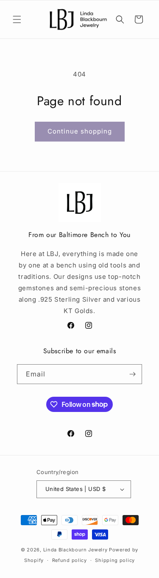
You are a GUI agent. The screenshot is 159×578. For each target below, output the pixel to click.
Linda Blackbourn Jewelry (75, 550)
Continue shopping (79, 131)
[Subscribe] (132, 374)
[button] (17, 19)
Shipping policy (115, 560)
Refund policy (69, 560)
